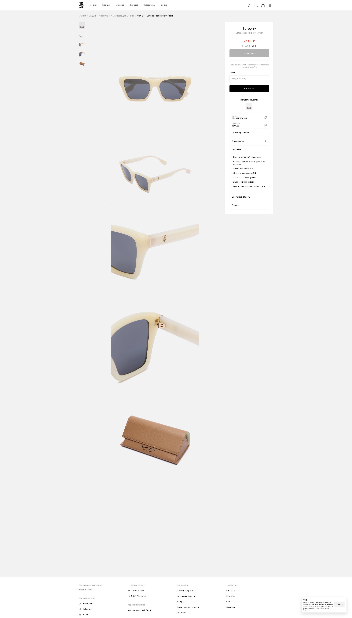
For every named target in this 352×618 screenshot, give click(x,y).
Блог (228, 602)
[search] (256, 5)
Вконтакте (88, 604)
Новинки (93, 5)
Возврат (181, 602)
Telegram (87, 609)
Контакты (230, 591)
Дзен (85, 615)
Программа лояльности (188, 607)
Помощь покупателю (186, 591)
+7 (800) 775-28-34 (137, 596)
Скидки (163, 5)
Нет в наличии (249, 53)
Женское (134, 5)
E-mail (232, 73)
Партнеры (181, 613)
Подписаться (249, 89)
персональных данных (310, 606)
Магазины (230, 596)
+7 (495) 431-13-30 (136, 591)
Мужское (120, 5)
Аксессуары (149, 5)
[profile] (269, 5)
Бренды (106, 5)
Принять (339, 605)
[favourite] (249, 5)
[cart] (263, 5)
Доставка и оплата (186, 596)
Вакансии (230, 607)
